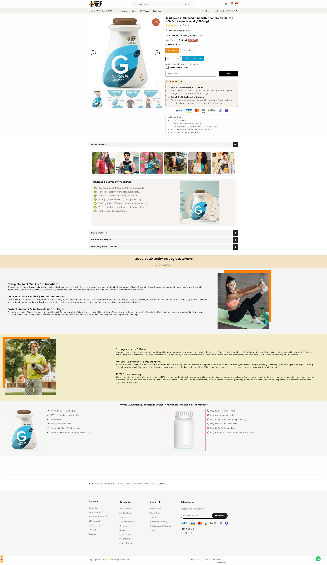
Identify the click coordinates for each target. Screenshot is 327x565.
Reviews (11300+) (96, 512)
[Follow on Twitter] (186, 533)
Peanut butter (125, 543)
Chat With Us (233, 11)
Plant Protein (125, 513)
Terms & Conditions (212, 559)
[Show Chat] (318, 558)
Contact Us (155, 517)
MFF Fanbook (94, 521)
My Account (155, 508)
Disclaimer (220, 562)
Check (228, 73)
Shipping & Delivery (158, 521)
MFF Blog (92, 529)
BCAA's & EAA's (125, 534)
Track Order (207, 11)
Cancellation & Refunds (160, 526)
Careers (92, 534)
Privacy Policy (194, 559)
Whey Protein (125, 508)
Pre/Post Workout (127, 521)
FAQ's (152, 530)
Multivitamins (125, 539)
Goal (134, 11)
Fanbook (157, 11)
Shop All (123, 11)
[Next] (157, 52)
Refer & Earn (94, 525)
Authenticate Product (98, 516)
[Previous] (93, 52)
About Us (93, 508)
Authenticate (220, 11)
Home (91, 483)
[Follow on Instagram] (191, 533)
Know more (197, 123)
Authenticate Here (203, 129)
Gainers (122, 517)
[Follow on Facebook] (182, 533)
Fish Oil (122, 530)
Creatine (123, 526)
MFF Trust (144, 11)
